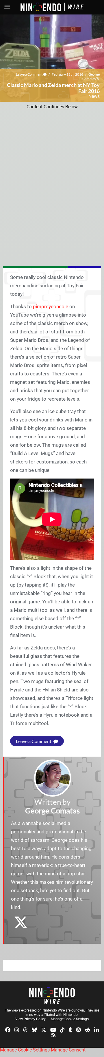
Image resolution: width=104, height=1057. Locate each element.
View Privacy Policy (30, 1019)
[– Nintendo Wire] (52, 995)
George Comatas (91, 76)
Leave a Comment (29, 74)
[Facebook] (7, 1029)
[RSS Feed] (53, 1034)
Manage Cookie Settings (70, 1019)
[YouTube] (53, 1029)
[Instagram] (16, 1029)
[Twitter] (43, 1029)
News (94, 96)
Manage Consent (68, 1050)
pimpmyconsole (50, 306)
